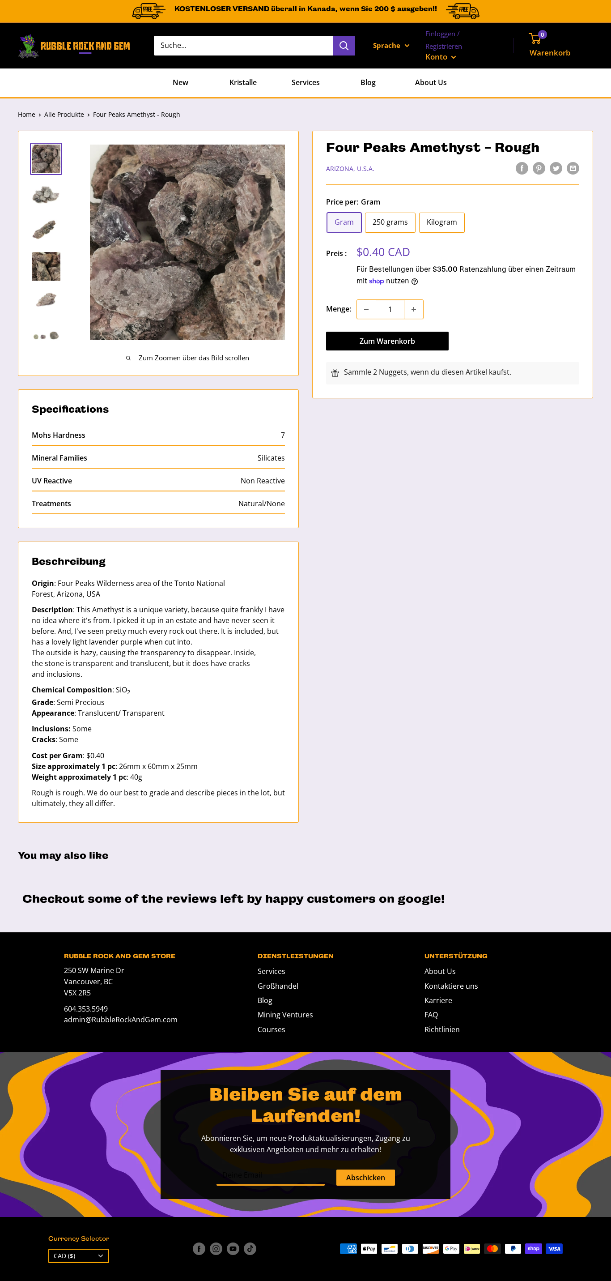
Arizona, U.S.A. (350, 168)
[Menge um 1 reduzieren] (366, 309)
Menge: (338, 309)
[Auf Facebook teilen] (522, 168)
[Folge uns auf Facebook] (199, 1249)
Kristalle (243, 82)
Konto (437, 56)
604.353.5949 (86, 1009)
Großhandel (278, 986)
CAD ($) (64, 1255)
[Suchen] (344, 46)
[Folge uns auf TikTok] (250, 1249)
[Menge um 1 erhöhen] (413, 309)
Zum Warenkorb (387, 341)
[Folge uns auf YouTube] (233, 1249)
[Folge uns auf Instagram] (216, 1249)
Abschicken (365, 1178)
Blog (368, 82)
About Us (431, 82)
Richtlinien (442, 1029)
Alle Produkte (64, 114)
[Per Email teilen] (573, 168)
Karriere (438, 1000)
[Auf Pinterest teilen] (539, 168)
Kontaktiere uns (451, 986)
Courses (271, 1029)
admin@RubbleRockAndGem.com (121, 1020)
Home (26, 114)
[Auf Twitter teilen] (556, 168)
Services (306, 82)
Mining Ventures (285, 1015)
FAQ (431, 1015)
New (180, 82)
